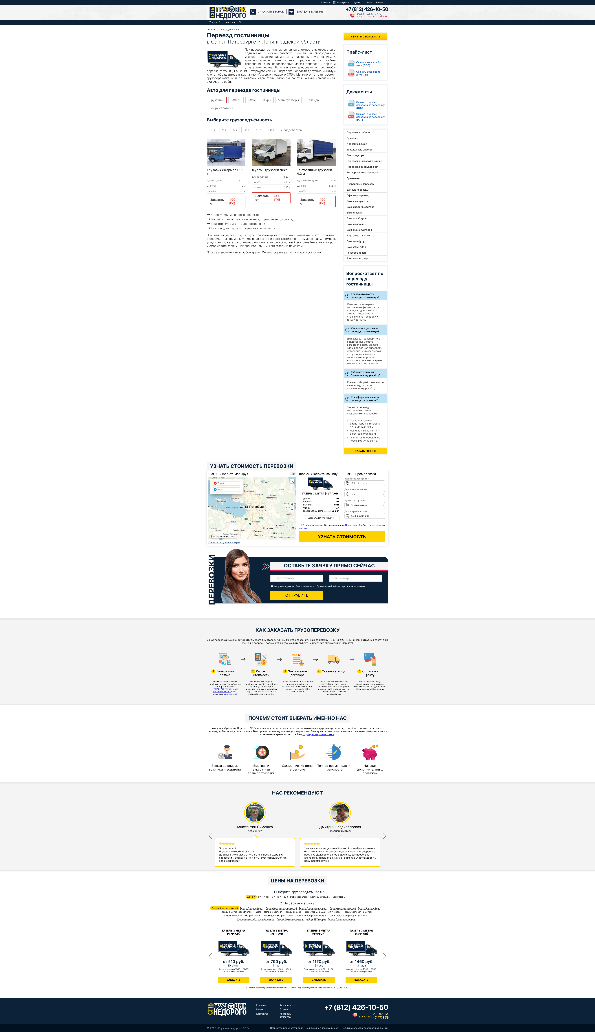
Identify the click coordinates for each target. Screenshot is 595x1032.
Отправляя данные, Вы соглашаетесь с (319, 586)
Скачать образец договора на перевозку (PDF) (370, 117)
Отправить (297, 595)
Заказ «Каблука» (357, 218)
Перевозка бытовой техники (364, 161)
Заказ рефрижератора (360, 206)
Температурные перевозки (363, 172)
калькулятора (230, 694)
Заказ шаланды (356, 224)
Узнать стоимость (365, 36)
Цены (357, 2)
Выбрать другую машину (321, 517)
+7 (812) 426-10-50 (367, 9)
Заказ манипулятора (359, 229)
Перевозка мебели (358, 132)
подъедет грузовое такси (318, 734)
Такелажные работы (359, 149)
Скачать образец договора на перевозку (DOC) (370, 105)
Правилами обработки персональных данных (341, 586)
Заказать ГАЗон (356, 246)
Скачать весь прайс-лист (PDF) (368, 73)
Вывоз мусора (355, 155)
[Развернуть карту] (292, 481)
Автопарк (232, 22)
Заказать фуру (355, 241)
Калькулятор (343, 2)
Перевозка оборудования (362, 166)
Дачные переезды (357, 189)
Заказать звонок (271, 11)
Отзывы (368, 2)
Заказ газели (355, 212)
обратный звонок (222, 691)
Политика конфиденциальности (322, 1028)
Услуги (213, 22)
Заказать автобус (357, 258)
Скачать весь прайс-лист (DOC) (368, 64)
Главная (325, 2)
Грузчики (352, 138)
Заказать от (222, 201)
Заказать (234, 979)
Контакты (381, 2)
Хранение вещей (357, 143)
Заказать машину (310, 11)
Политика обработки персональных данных (365, 1028)
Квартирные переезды (360, 183)
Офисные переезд (357, 195)
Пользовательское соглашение (286, 1028)
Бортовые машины (358, 235)
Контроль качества (285, 1015)
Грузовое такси (356, 252)
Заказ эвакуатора (357, 201)
